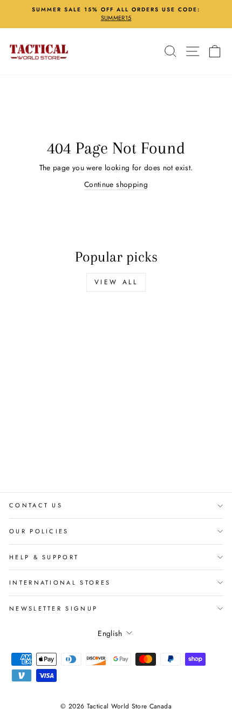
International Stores (60, 582)
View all (116, 282)
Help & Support (44, 557)
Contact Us (36, 505)
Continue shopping (116, 184)
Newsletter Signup (53, 608)
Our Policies (39, 531)
